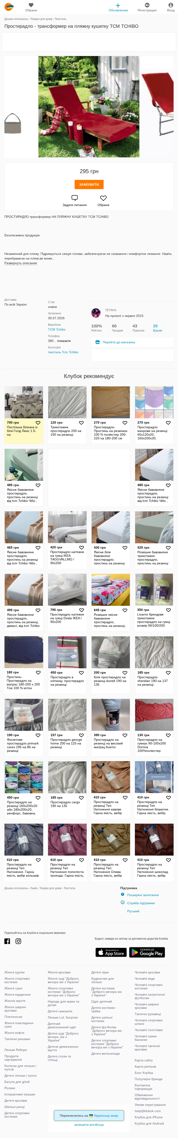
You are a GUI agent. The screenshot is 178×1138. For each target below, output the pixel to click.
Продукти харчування (13, 1057)
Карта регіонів (145, 1066)
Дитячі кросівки (15, 1100)
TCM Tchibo (57, 329)
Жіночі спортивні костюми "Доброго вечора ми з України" (63, 991)
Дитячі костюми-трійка (103, 1009)
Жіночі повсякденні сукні (18, 1024)
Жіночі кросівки (59, 972)
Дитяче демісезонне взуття (63, 1048)
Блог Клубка (144, 1073)
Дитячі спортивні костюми (16, 1114)
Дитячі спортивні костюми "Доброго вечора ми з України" (107, 1043)
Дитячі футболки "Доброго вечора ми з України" (106, 1030)
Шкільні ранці (14, 1107)
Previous (5, 107)
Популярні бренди (148, 1079)
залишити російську (89, 1124)
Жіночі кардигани (17, 994)
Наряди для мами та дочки (63, 1003)
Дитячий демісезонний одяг (62, 1025)
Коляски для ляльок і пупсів (20, 1067)
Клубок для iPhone (149, 1117)
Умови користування (150, 1105)
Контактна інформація (143, 1087)
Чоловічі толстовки (149, 1030)
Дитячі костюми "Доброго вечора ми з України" (106, 991)
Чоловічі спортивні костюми (148, 986)
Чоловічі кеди (145, 978)
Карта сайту (144, 1060)
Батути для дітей (17, 1082)
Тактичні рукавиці (148, 1014)
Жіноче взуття (14, 1001)
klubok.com (9, 7)
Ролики (9, 1088)
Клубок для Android (149, 1123)
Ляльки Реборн (15, 1050)
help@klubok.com (148, 1111)
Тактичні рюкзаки (17, 1039)
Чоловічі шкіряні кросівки (147, 1006)
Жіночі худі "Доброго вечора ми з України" (63, 980)
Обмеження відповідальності (147, 1096)
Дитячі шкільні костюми (101, 1019)
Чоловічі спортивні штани (148, 1021)
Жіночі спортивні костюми (17, 980)
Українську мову (106, 1115)
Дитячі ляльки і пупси (20, 1075)
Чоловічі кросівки (147, 972)
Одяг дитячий (101, 1001)
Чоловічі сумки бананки (146, 1037)
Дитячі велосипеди (105, 1053)
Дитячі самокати (60, 1011)
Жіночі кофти (14, 1033)
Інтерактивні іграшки (19, 1094)
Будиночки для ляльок (102, 980)
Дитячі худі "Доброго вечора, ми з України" (63, 1037)
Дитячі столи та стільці (59, 1058)
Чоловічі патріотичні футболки (150, 996)
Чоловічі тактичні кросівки (147, 1047)
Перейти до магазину (119, 342)
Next (173, 107)
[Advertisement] (89, 42)
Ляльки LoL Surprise (63, 1017)
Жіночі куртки (14, 972)
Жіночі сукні (13, 988)
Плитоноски (13, 1017)
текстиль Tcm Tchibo (63, 352)
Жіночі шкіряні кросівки (15, 1008)
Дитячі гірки (100, 972)
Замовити (89, 184)
